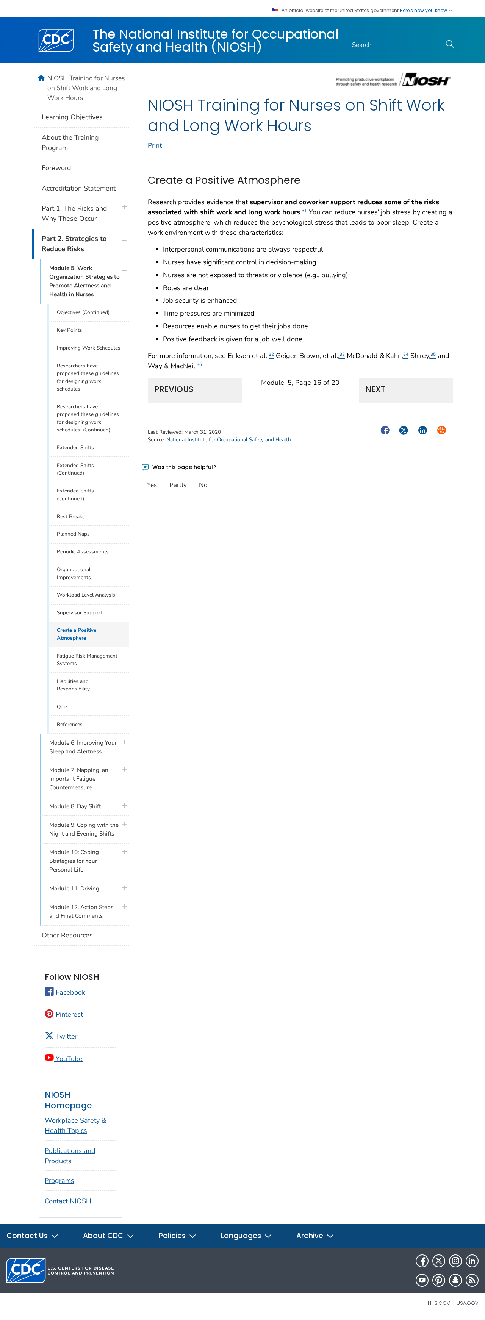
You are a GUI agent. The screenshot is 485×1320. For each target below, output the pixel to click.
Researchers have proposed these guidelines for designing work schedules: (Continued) (88, 418)
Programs (59, 1180)
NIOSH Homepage (68, 1100)
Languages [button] (242, 1236)
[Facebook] (422, 1260)
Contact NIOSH (68, 1201)
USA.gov (468, 1303)
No (203, 485)
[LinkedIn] (472, 1260)
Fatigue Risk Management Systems (87, 659)
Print (155, 145)
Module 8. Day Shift (75, 806)
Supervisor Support (79, 612)
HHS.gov (439, 1303)
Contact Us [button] (28, 1236)
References (70, 724)
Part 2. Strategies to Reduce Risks (74, 243)
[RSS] (472, 1280)
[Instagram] (455, 1260)
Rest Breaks (71, 516)
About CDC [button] (104, 1236)
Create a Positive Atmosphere (76, 633)
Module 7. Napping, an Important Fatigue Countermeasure (78, 778)
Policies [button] (173, 1236)
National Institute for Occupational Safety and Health (228, 439)
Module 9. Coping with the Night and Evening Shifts (84, 829)
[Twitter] (438, 1260)
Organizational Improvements (74, 573)
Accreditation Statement (79, 188)
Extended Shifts (75, 447)
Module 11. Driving (74, 888)
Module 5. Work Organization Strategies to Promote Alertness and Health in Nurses (84, 281)
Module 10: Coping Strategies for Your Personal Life (74, 860)
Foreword (56, 167)
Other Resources (67, 935)
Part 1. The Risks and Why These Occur (74, 213)
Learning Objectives (72, 117)
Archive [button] (310, 1236)
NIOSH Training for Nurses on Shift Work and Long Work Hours (86, 87)
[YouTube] (422, 1280)
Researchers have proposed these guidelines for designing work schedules (88, 377)
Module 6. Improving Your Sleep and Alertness (83, 747)
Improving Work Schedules (88, 347)
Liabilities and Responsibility (73, 685)
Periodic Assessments (83, 551)
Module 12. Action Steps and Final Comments (81, 911)
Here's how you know (424, 10)
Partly (178, 485)
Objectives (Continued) (83, 312)
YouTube (68, 1058)
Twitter (65, 1036)
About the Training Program (70, 142)
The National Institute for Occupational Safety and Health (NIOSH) (215, 40)
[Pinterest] (438, 1280)
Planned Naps (73, 533)
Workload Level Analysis (86, 594)
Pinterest (68, 1014)
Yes (152, 485)
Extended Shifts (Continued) (75, 469)
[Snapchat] (455, 1280)
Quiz (62, 706)
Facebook (69, 992)
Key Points (69, 330)
